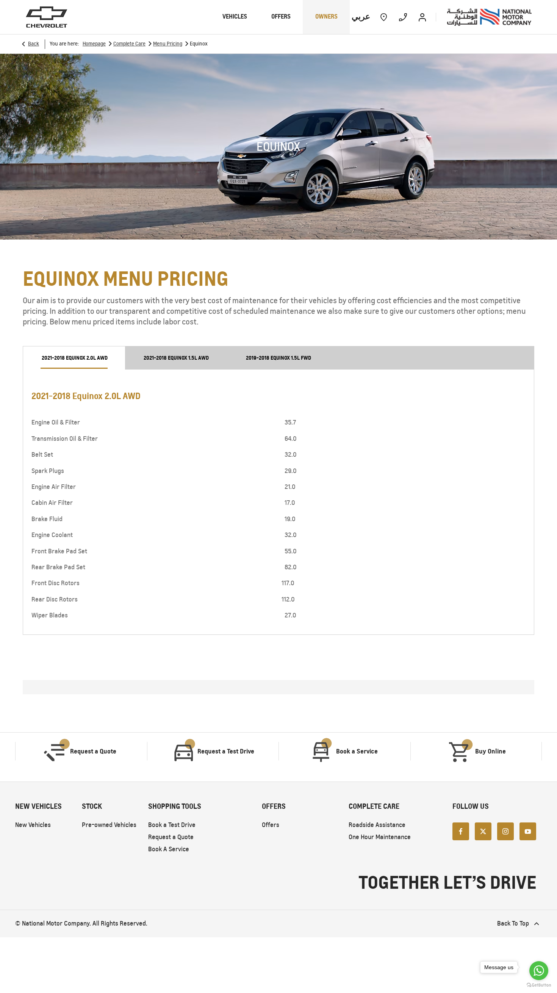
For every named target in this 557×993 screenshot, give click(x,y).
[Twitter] (483, 831)
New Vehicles (33, 825)
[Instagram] (505, 831)
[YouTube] (527, 831)
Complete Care (129, 44)
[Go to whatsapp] (538, 970)
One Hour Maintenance (380, 837)
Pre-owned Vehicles (109, 825)
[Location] (383, 17)
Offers (270, 825)
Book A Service (168, 849)
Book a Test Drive (172, 825)
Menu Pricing (167, 44)
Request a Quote (171, 837)
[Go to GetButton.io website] (539, 985)
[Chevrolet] (46, 17)
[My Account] (422, 17)
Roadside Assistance (377, 825)
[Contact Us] (403, 17)
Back (33, 44)
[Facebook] (460, 831)
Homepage (94, 44)
